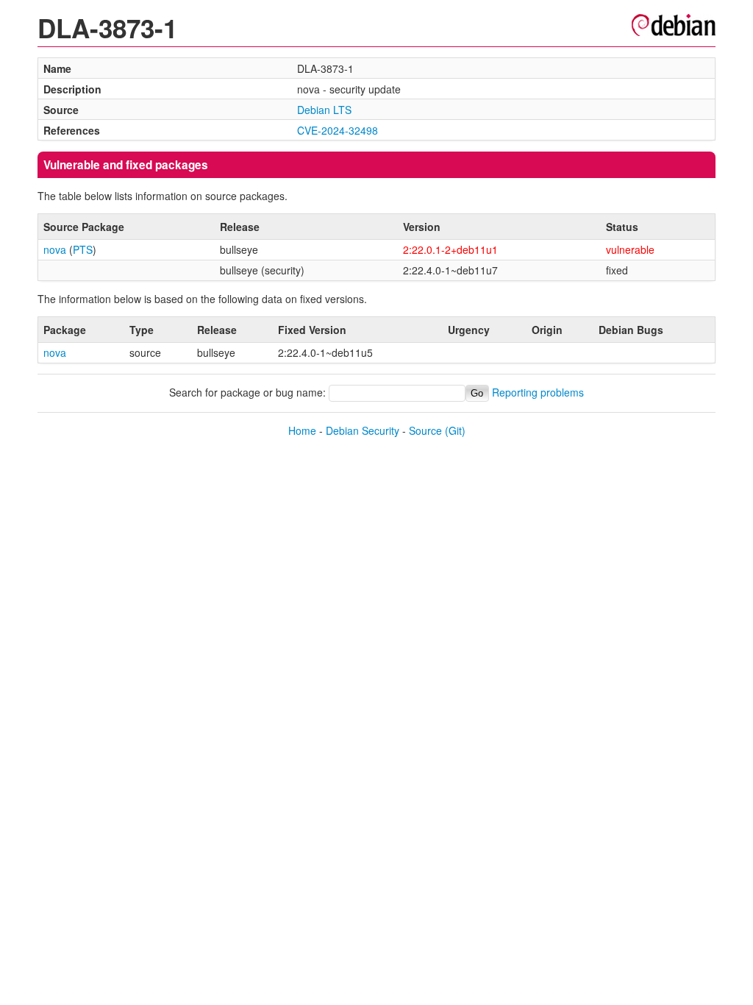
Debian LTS (324, 109)
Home (302, 430)
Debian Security (362, 430)
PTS (83, 249)
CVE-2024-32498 (337, 130)
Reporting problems (538, 392)
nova (54, 249)
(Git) (455, 430)
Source (425, 430)
